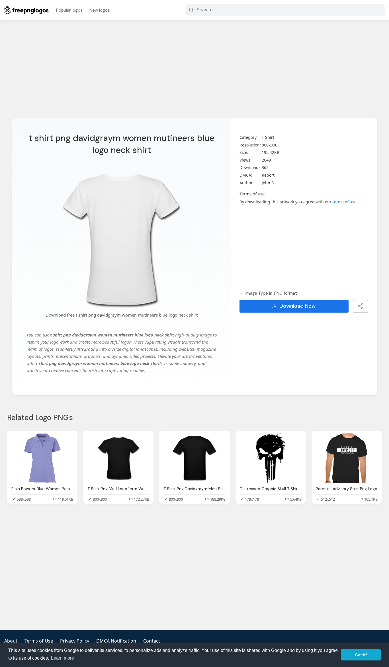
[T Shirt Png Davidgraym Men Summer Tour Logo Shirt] (194, 458)
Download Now (297, 306)
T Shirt (268, 137)
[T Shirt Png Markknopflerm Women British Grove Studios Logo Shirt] (118, 458)
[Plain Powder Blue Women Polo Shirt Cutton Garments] (42, 458)
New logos (99, 10)
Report (268, 175)
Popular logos (69, 10)
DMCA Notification (116, 641)
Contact (151, 641)
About (10, 641)
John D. (268, 182)
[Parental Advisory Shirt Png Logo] (347, 458)
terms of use (345, 202)
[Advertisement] (194, 72)
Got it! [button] (361, 654)
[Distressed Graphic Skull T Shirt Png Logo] (271, 458)
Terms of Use (38, 641)
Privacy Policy (74, 641)
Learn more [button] (62, 658)
